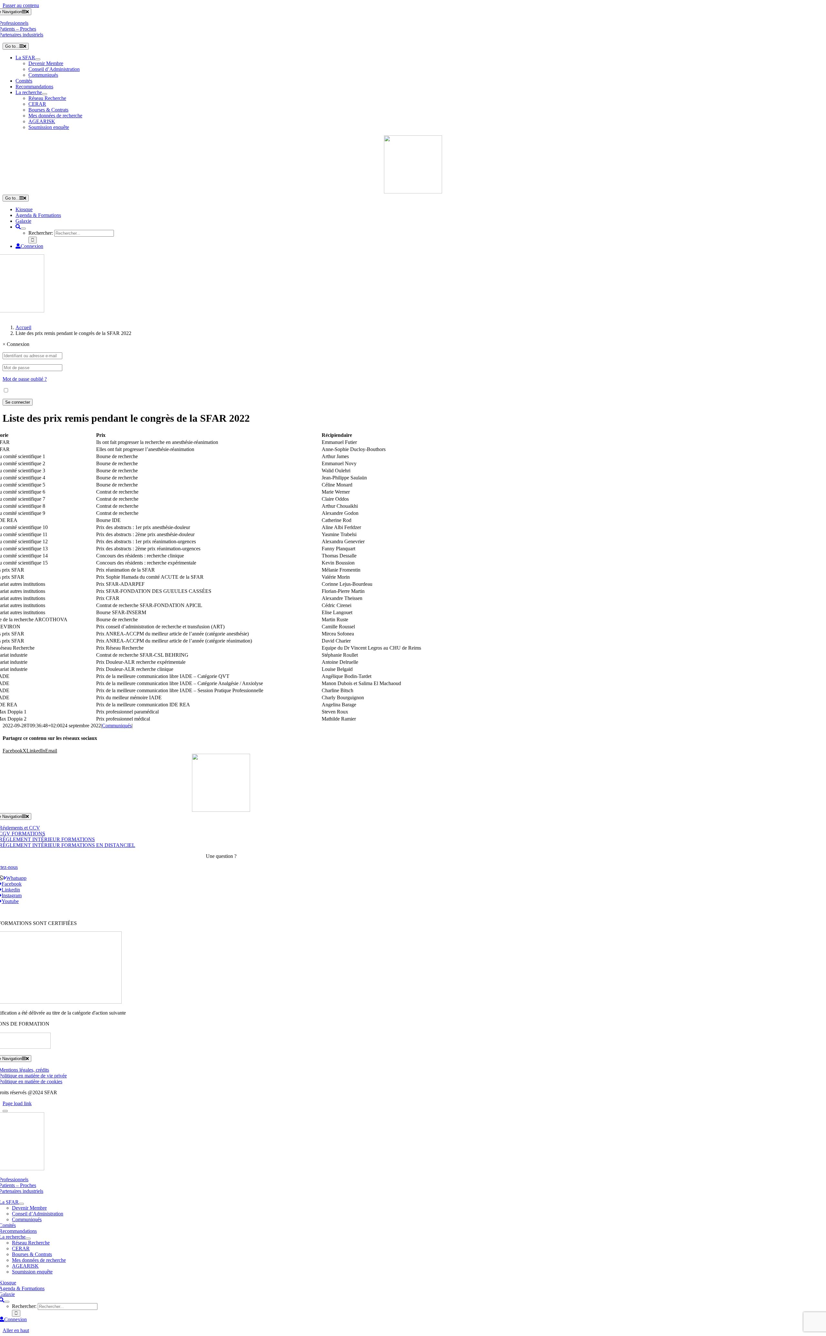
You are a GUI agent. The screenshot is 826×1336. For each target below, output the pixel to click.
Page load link (17, 1103)
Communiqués (117, 725)
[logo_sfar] (413, 191)
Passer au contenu (21, 5)
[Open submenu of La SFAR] (37, 59)
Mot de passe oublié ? (25, 379)
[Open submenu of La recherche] (44, 94)
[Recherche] (18, 227)
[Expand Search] (23, 229)
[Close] (5, 1111)
